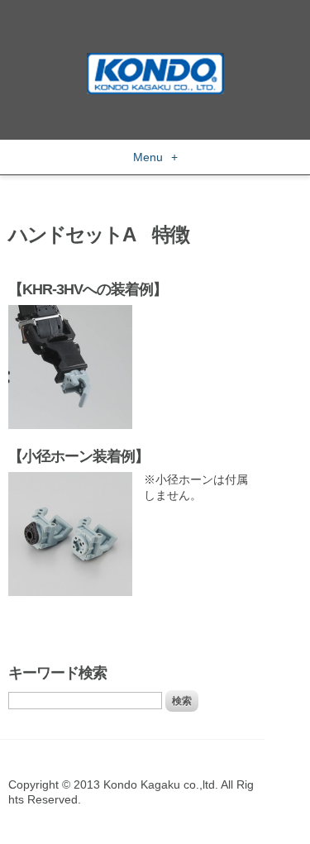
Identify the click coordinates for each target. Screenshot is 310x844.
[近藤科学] (155, 60)
